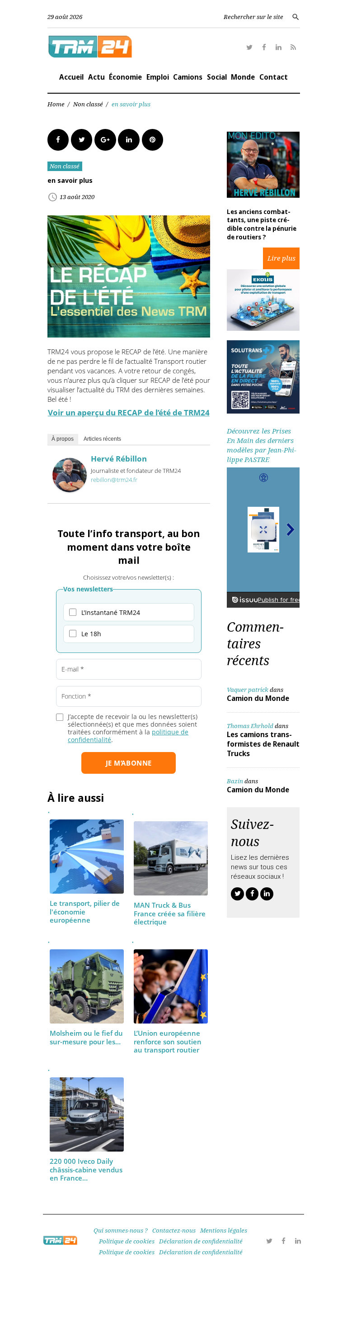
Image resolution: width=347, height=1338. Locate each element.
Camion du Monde (258, 698)
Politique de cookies (127, 1241)
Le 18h (91, 633)
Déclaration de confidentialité (201, 1241)
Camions (187, 76)
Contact (273, 76)
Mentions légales (223, 1230)
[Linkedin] (279, 47)
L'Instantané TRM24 (110, 612)
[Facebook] (264, 47)
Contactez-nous (174, 1230)
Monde (243, 76)
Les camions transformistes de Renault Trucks (263, 744)
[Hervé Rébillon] (69, 489)
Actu (96, 76)
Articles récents (102, 439)
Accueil (71, 76)
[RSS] (293, 47)
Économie (125, 76)
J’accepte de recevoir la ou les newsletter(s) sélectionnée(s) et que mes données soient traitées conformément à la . (132, 728)
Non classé (88, 104)
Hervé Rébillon (119, 458)
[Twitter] (249, 47)
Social (217, 76)
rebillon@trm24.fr (114, 480)
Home (56, 104)
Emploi (157, 76)
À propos (63, 439)
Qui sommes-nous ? (121, 1230)
